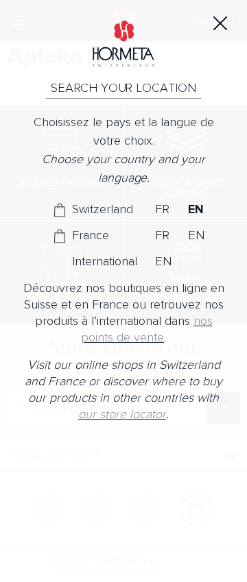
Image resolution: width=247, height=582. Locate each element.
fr (162, 210)
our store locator (122, 414)
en (196, 210)
